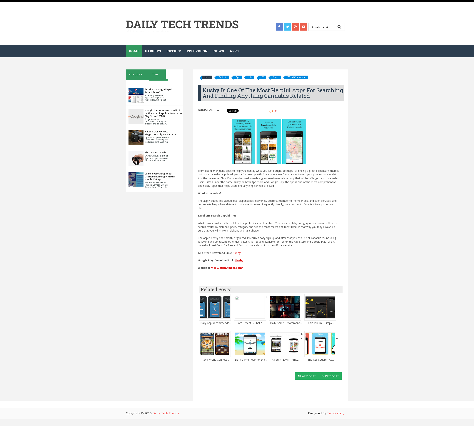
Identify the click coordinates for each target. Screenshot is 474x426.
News (218, 51)
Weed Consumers (297, 77)
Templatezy (335, 413)
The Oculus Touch (155, 152)
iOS (262, 77)
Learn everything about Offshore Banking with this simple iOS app (160, 176)
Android (223, 77)
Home (134, 51)
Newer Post (307, 376)
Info (250, 77)
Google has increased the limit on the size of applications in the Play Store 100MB (163, 113)
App (238, 77)
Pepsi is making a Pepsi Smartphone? (158, 91)
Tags (155, 74)
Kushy (237, 253)
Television (197, 51)
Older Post (330, 376)
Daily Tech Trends (182, 24)
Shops (276, 77)
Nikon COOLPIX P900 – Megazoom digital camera (160, 133)
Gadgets (153, 51)
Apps (234, 51)
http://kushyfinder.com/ (227, 267)
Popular (135, 74)
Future (173, 51)
